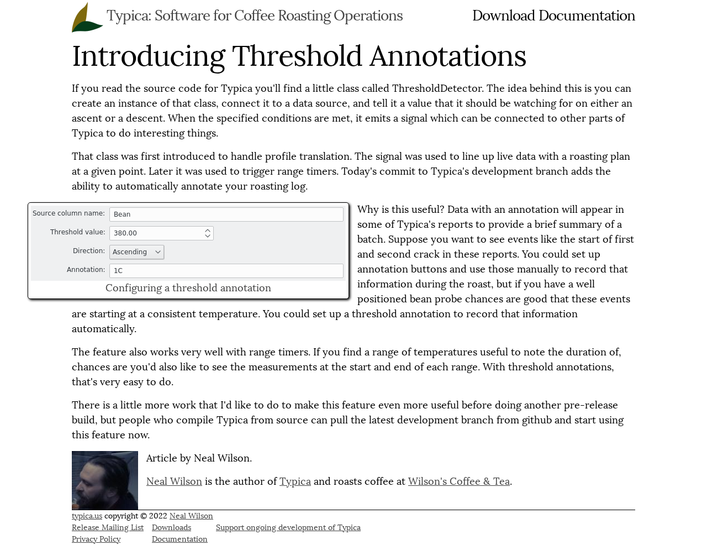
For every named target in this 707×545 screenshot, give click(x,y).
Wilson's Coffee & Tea (459, 481)
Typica (295, 481)
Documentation (587, 15)
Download (503, 15)
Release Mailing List (108, 527)
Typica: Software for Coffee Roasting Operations (255, 15)
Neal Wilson (174, 481)
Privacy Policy (96, 539)
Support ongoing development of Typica (288, 527)
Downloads (171, 527)
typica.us (87, 516)
